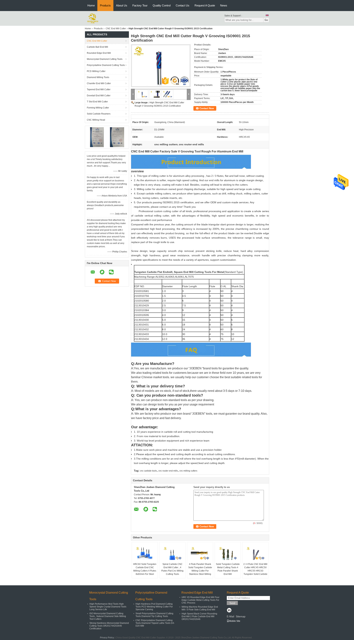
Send (232, 603)
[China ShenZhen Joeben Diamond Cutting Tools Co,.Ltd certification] (97, 137)
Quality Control (162, 5)
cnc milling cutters (188, 471)
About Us (121, 5)
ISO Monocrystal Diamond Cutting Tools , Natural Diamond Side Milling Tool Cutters (107, 616)
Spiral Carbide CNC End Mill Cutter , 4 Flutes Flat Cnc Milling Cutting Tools (172, 569)
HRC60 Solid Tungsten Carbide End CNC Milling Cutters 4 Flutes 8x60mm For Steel (144, 569)
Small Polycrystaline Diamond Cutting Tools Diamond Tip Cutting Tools (154, 615)
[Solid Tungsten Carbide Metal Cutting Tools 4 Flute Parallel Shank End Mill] (228, 553)
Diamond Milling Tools (98, 77)
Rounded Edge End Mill (99, 53)
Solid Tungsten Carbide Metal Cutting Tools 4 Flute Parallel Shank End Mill (228, 569)
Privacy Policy (107, 637)
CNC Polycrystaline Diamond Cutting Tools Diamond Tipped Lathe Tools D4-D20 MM (155, 623)
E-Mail (230, 616)
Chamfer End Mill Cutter (99, 83)
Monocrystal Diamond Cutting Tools (104, 59)
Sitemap (240, 616)
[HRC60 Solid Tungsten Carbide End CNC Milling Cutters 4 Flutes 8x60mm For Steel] (145, 553)
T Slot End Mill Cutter (97, 101)
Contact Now (206, 108)
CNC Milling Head (96, 120)
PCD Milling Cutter (96, 71)
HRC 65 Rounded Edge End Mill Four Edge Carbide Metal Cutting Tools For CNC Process (200, 600)
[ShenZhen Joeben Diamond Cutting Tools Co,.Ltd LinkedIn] (229, 610)
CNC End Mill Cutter (116, 28)
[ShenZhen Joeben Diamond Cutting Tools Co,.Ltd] (92, 18)
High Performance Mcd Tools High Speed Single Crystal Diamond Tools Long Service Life (107, 607)
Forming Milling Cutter (98, 107)
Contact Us (182, 5)
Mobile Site (234, 621)
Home (91, 5)
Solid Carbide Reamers (98, 113)
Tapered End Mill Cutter (98, 89)
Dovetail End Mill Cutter (98, 95)
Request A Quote (205, 5)
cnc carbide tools (148, 471)
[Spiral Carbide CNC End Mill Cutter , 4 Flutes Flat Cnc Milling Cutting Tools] (172, 553)
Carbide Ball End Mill (97, 47)
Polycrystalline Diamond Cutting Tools (106, 65)
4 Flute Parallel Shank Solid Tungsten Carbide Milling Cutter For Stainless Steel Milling (200, 569)
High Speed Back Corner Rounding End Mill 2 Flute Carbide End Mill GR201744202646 (199, 616)
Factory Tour (140, 5)
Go (266, 20)
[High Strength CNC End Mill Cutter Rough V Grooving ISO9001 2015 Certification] (161, 65)
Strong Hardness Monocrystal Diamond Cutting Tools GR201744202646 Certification (109, 626)
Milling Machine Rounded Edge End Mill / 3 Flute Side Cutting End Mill (200, 608)
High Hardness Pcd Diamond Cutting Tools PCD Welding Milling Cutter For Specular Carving (154, 607)
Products (105, 5)
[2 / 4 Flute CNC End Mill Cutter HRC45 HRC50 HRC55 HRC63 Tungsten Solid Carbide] (255, 553)
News (223, 5)
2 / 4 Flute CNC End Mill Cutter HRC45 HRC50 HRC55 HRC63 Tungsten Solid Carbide (255, 569)
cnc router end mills (168, 471)
